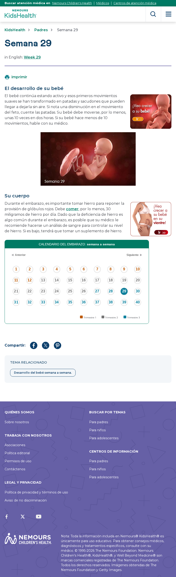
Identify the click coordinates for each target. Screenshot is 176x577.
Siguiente (132, 255)
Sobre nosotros (17, 422)
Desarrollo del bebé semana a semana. (43, 372)
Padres (41, 30)
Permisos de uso (18, 461)
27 (97, 291)
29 (124, 291)
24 (57, 291)
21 (16, 291)
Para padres (98, 422)
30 (138, 291)
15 (70, 280)
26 (84, 291)
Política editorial (17, 453)
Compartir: (15, 345)
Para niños (97, 430)
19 (124, 280)
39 (124, 302)
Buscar (153, 14)
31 (16, 302)
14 (57, 280)
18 (111, 280)
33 (43, 302)
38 (111, 302)
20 (138, 280)
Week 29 (32, 57)
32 (30, 302)
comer (72, 209)
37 (97, 302)
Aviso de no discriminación (26, 500)
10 (138, 269)
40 (138, 302)
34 (57, 302)
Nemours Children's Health (72, 3)
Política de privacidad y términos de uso (36, 492)
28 (111, 291)
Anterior (20, 255)
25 (70, 291)
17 (97, 280)
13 (43, 280)
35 (70, 302)
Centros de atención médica (134, 3)
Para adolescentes (103, 438)
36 (84, 302)
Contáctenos (15, 469)
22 (30, 291)
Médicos (102, 3)
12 (30, 280)
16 (84, 280)
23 (43, 291)
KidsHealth (15, 30)
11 (16, 280)
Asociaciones (15, 445)
